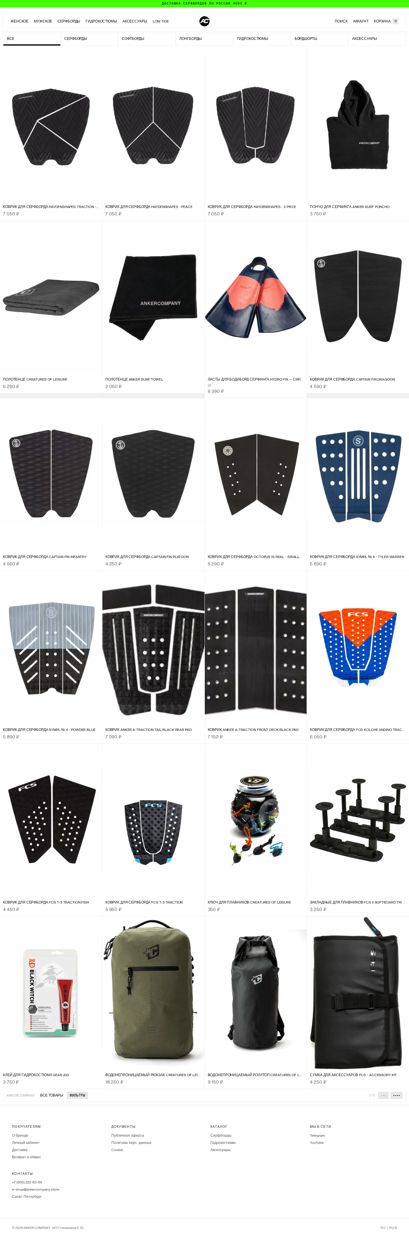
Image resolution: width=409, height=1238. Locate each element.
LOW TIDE (161, 21)
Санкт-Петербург (27, 1197)
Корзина (385, 21)
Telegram (317, 1135)
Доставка (20, 1150)
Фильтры (77, 1095)
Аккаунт (361, 21)
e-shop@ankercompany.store (35, 1189)
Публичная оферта (127, 1135)
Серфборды (68, 21)
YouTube (317, 1143)
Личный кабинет (26, 1143)
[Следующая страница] (396, 1095)
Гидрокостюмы (101, 21)
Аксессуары (134, 21)
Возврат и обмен (26, 1157)
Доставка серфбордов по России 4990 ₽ (204, 3)
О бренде (20, 1135)
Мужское (43, 21)
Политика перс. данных (131, 1143)
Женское (19, 21)
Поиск (341, 21)
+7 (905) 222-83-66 (27, 1182)
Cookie (117, 1150)
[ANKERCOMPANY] (204, 21)
